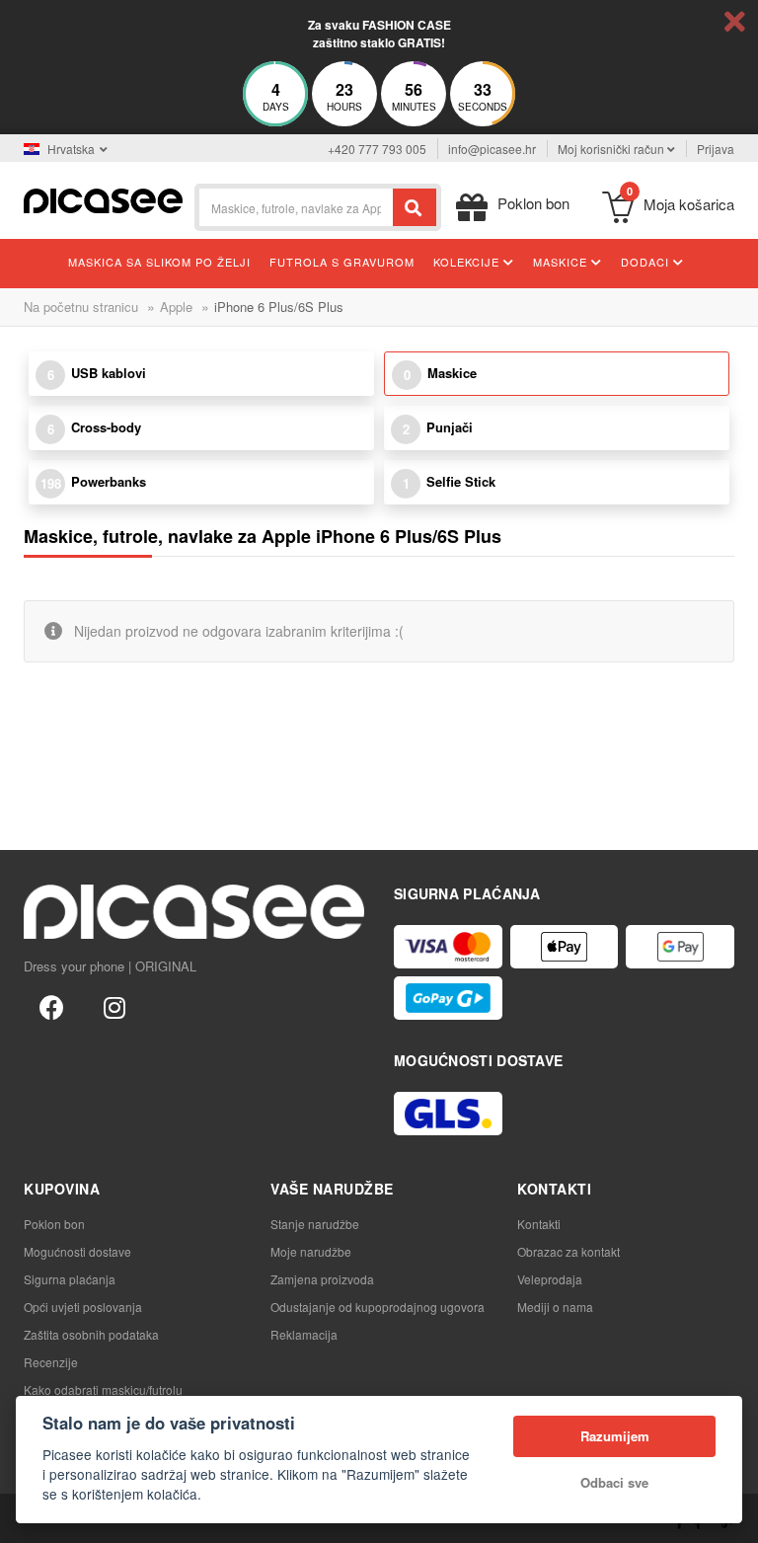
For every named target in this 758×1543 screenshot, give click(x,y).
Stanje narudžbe (314, 1223)
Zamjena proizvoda (322, 1279)
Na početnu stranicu (81, 306)
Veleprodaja (549, 1279)
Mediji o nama (555, 1306)
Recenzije (51, 1361)
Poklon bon (54, 1223)
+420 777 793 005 (377, 148)
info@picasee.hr (492, 148)
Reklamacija (304, 1334)
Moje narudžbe (310, 1251)
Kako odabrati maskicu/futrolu (103, 1389)
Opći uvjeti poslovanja (83, 1306)
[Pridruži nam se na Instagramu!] (114, 1006)
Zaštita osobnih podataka (91, 1334)
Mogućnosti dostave (77, 1251)
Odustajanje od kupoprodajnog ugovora (377, 1306)
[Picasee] (103, 199)
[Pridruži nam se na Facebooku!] (51, 1006)
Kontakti (539, 1223)
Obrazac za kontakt (568, 1251)
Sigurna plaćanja (69, 1279)
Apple (176, 306)
